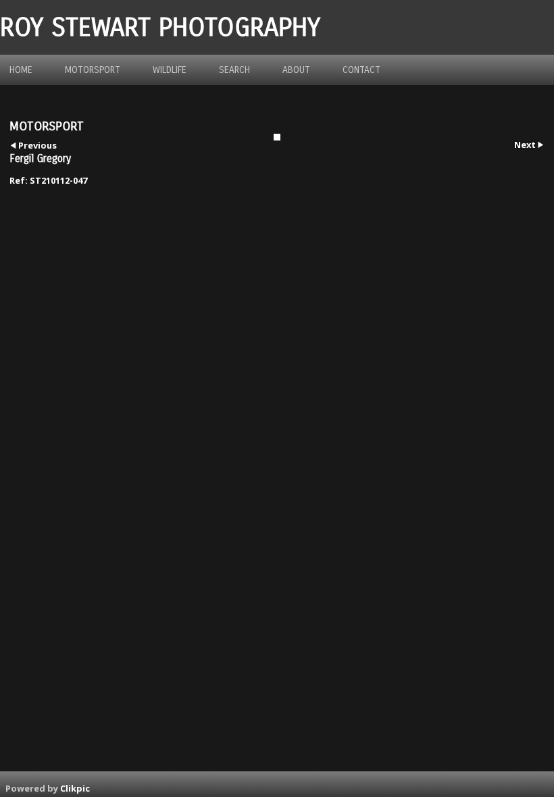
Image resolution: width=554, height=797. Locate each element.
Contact (361, 70)
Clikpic (75, 788)
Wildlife (169, 70)
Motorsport (92, 70)
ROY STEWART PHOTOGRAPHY (160, 27)
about (296, 70)
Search (234, 70)
